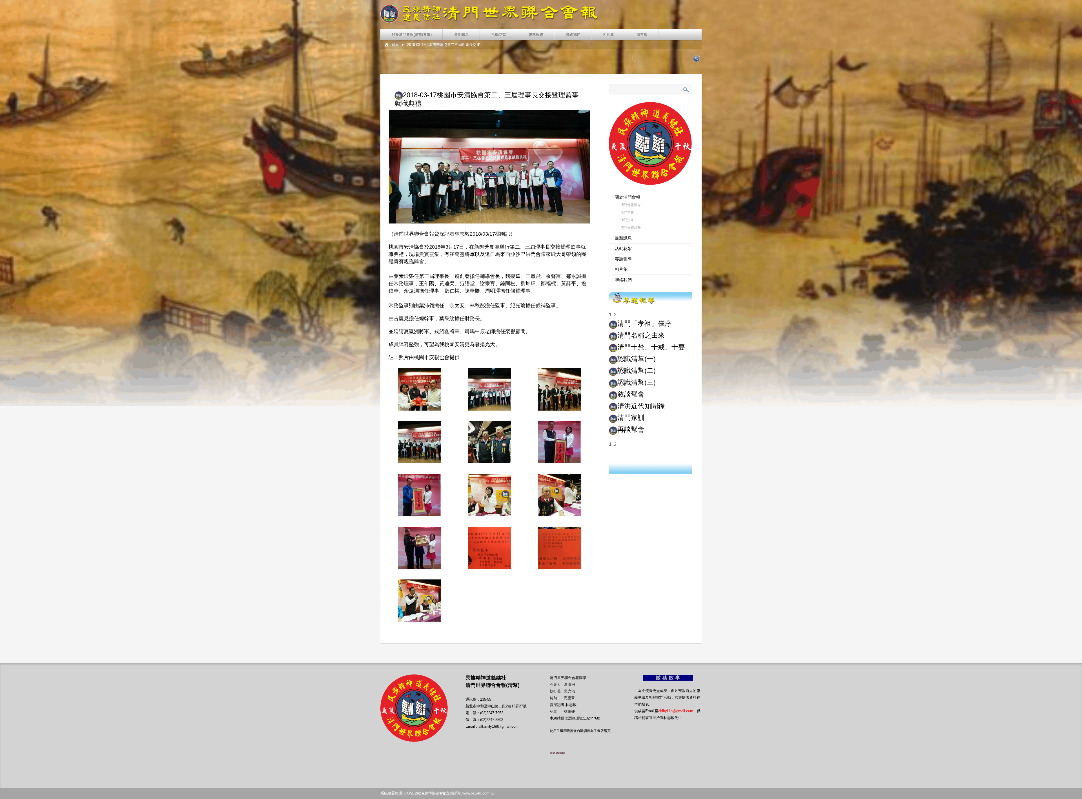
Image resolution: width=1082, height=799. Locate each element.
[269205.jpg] (559, 495)
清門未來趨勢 (630, 228)
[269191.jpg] (419, 495)
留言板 (642, 34)
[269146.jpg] (419, 389)
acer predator (557, 752)
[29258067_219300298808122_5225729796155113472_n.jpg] (559, 548)
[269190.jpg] (559, 442)
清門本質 (627, 212)
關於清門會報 (627, 197)
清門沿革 (627, 220)
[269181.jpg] (489, 442)
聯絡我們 (573, 34)
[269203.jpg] (489, 495)
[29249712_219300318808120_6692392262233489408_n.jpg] (489, 548)
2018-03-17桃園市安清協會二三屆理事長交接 (443, 45)
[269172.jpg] (559, 389)
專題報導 (536, 34)
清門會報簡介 (630, 205)
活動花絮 (498, 34)
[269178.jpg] (419, 442)
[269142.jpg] (419, 600)
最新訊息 (461, 34)
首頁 (395, 45)
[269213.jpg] (419, 548)
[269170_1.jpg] (489, 389)
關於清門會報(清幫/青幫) (412, 34)
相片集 (608, 34)
